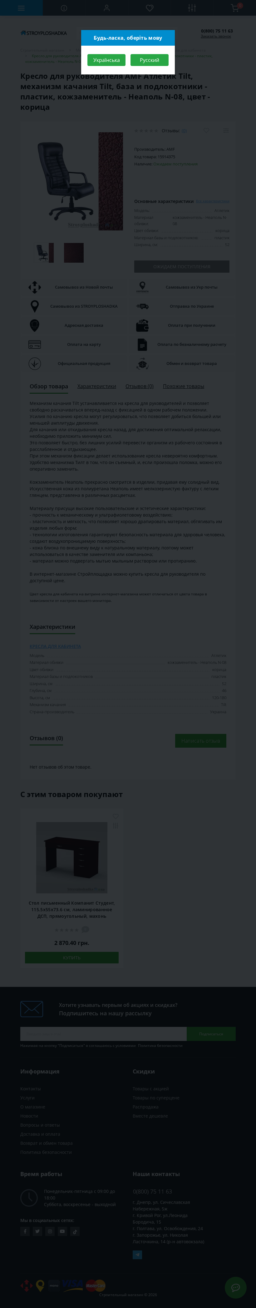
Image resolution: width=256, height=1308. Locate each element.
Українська (106, 60)
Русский (149, 60)
